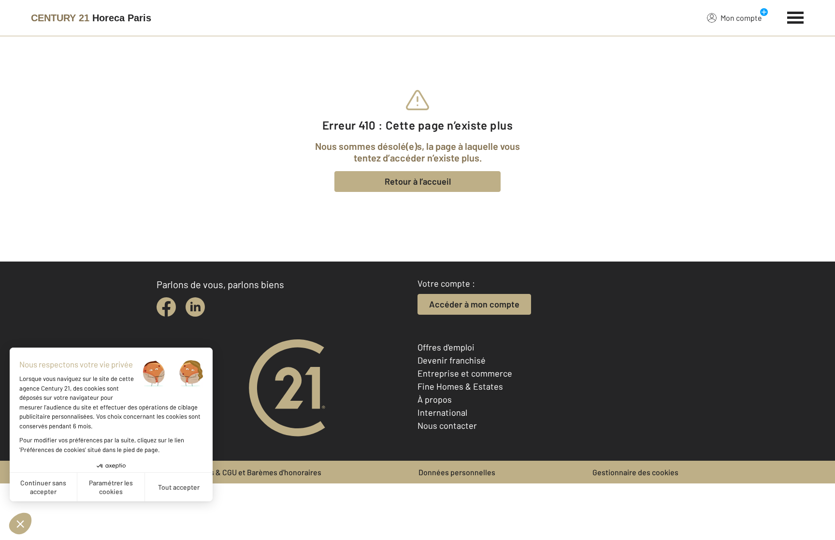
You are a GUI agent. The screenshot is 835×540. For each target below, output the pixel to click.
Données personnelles (456, 472)
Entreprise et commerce (465, 373)
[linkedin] (195, 307)
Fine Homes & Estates (460, 386)
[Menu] (795, 16)
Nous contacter (447, 425)
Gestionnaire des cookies (635, 472)
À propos (435, 399)
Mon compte (741, 17)
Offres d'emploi (446, 347)
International (442, 412)
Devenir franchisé (452, 360)
